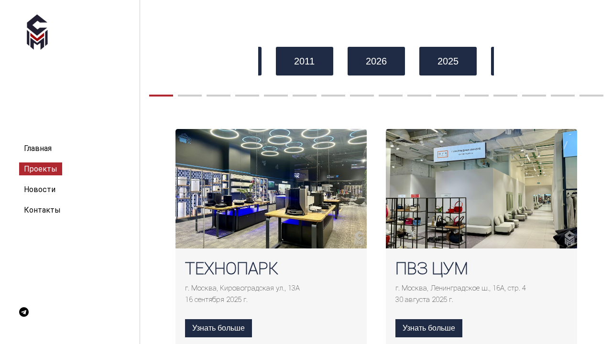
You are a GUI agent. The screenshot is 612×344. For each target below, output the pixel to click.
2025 (448, 61)
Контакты (42, 210)
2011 (304, 61)
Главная (38, 148)
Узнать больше (218, 328)
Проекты (40, 168)
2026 (376, 61)
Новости (39, 189)
